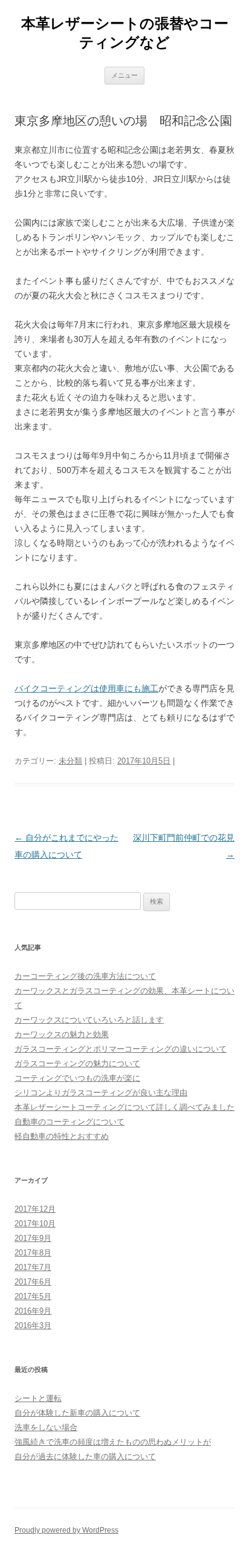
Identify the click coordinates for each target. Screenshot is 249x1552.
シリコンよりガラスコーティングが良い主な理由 (101, 1092)
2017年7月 (33, 1267)
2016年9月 (33, 1310)
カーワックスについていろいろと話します (89, 1019)
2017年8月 (33, 1252)
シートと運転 (38, 1398)
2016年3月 (33, 1325)
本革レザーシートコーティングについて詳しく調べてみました (124, 1107)
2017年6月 (33, 1281)
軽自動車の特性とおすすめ (62, 1136)
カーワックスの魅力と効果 (62, 1034)
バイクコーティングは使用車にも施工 (86, 688)
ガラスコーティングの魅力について (77, 1063)
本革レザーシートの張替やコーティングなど (124, 32)
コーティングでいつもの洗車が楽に (77, 1078)
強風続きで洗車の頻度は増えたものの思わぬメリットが (113, 1441)
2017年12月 (35, 1209)
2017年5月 (33, 1296)
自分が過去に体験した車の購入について (85, 1456)
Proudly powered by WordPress (66, 1530)
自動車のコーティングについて (69, 1121)
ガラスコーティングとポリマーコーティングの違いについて (121, 1048)
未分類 (70, 760)
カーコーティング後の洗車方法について (85, 976)
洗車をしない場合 (46, 1427)
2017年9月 (33, 1238)
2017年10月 (35, 1223)
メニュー (124, 75)
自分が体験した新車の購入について (77, 1412)
